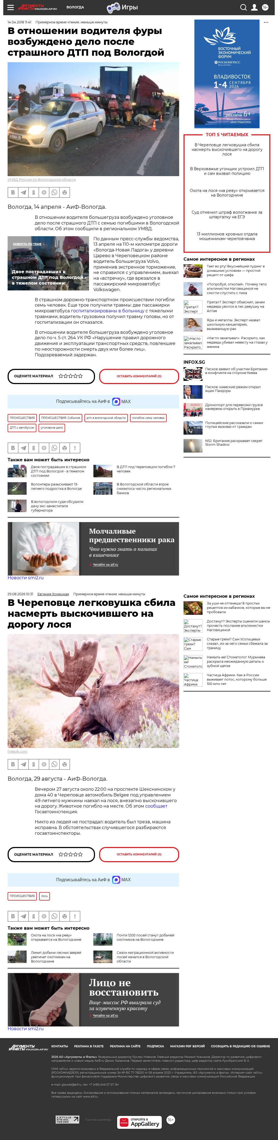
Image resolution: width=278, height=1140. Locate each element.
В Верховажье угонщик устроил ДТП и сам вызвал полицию (227, 171)
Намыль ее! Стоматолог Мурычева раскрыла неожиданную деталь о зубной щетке (236, 661)
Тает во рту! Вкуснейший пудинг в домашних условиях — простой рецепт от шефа (236, 270)
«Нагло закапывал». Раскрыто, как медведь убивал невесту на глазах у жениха (237, 342)
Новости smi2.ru (26, 577)
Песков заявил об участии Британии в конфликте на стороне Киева (236, 371)
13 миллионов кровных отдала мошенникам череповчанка (227, 236)
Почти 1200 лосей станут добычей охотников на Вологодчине (145, 937)
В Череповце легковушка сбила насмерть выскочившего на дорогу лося (227, 150)
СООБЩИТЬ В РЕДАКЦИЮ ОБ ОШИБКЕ (240, 1046)
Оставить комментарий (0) (139, 376)
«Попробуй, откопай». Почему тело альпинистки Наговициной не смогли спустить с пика (237, 288)
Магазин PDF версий (187, 1046)
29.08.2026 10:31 (20, 594)
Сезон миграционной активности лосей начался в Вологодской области (145, 957)
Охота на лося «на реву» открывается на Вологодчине (227, 193)
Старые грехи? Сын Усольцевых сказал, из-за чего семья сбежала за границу (237, 643)
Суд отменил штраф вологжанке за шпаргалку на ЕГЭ (227, 214)
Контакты (59, 1046)
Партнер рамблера (98, 1119)
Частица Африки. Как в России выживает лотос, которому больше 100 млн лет (237, 679)
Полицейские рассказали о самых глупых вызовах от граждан (234, 425)
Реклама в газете (89, 1046)
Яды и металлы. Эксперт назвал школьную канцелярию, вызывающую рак (233, 324)
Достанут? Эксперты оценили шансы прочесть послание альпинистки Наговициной (238, 625)
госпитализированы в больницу (107, 310)
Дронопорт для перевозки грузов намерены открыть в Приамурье (234, 407)
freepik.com (17, 751)
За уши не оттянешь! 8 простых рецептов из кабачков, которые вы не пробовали (238, 607)
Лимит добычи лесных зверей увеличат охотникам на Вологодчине (56, 957)
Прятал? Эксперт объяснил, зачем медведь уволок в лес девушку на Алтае (236, 306)
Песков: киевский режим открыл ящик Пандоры (233, 389)
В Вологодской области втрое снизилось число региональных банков (144, 488)
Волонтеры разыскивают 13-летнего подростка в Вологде (56, 486)
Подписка (155, 1046)
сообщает (156, 806)
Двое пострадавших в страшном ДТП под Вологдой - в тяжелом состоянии (58, 471)
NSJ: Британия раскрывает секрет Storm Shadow (234, 443)
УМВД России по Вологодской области (42, 179)
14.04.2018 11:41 (19, 22)
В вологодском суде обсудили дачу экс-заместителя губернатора (57, 506)
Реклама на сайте (125, 1046)
